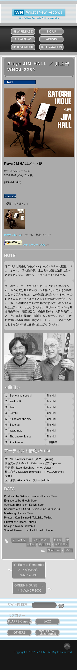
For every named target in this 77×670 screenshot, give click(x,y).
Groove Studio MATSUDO (27, 48)
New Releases (27, 30)
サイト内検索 (18, 605)
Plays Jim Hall (13, 234)
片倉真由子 (61, 544)
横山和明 (44, 544)
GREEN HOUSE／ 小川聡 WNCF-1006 (29, 588)
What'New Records (32, 10)
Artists (55, 38)
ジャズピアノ (41, 539)
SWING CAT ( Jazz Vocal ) (47, 631)
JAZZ (68, 550)
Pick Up (55, 30)
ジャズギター (20, 539)
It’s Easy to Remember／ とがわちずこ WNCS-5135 (28, 570)
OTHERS (19, 630)
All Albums (27, 38)
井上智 (58, 539)
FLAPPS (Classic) (19, 619)
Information (55, 46)
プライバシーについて (36, 244)
